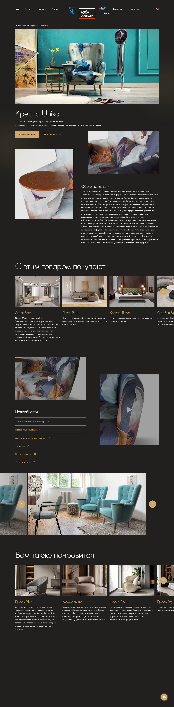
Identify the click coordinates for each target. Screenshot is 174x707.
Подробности (26, 412)
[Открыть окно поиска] (157, 8)
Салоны (42, 9)
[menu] (17, 8)
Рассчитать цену (27, 134)
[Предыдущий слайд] (21, 504)
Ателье (55, 9)
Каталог (29, 9)
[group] (37, 309)
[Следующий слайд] (163, 291)
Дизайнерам (119, 9)
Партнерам (135, 9)
